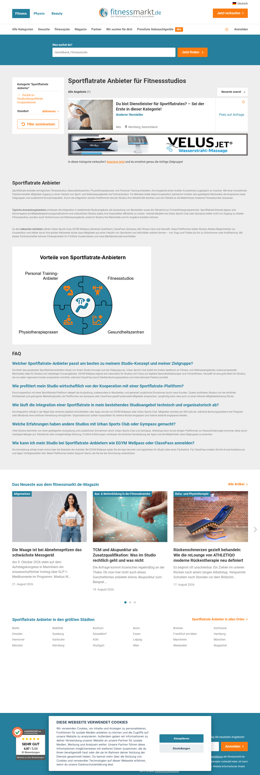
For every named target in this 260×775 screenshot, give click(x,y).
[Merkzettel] (226, 29)
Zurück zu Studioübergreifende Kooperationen (30, 98)
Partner (96, 29)
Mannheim (180, 639)
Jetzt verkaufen (228, 13)
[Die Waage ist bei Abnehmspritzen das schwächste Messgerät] (49, 516)
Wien (136, 645)
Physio (39, 13)
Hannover (18, 639)
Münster (17, 645)
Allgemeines (22, 493)
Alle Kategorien (22, 29)
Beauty (57, 13)
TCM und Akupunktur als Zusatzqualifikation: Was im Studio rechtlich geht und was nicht (124, 555)
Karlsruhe (58, 639)
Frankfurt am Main (185, 633)
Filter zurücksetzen (40, 124)
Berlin (15, 628)
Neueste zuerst (231, 91)
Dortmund (220, 628)
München (219, 639)
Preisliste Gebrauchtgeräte (159, 29)
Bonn (136, 628)
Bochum (98, 628)
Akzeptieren (181, 738)
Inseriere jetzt (116, 161)
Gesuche (44, 29)
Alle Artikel (236, 484)
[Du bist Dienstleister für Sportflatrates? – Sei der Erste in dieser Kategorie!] (90, 114)
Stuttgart (98, 645)
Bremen (178, 628)
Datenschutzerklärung (167, 771)
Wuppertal (220, 645)
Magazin (81, 29)
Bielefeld (57, 628)
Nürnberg (58, 645)
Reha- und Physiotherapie (192, 493)
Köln (96, 639)
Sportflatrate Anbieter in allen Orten (218, 619)
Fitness (21, 13)
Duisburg (58, 633)
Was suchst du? (62, 44)
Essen (137, 633)
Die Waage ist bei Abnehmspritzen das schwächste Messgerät (47, 552)
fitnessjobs (62, 29)
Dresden (17, 633)
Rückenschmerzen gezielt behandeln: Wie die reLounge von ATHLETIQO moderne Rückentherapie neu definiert (208, 555)
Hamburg (220, 633)
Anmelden (241, 29)
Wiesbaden (180, 645)
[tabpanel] (49, 540)
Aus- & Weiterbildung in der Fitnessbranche (122, 493)
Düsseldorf (99, 633)
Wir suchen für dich (119, 29)
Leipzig (137, 639)
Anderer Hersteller (129, 115)
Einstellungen (181, 748)
